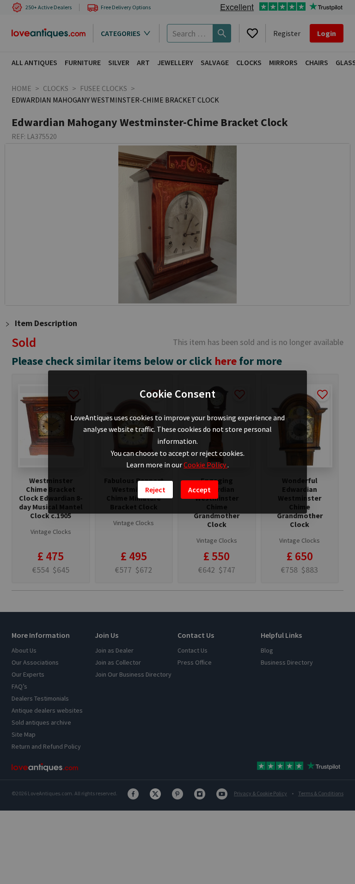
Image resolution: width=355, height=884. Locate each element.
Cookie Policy (205, 464)
